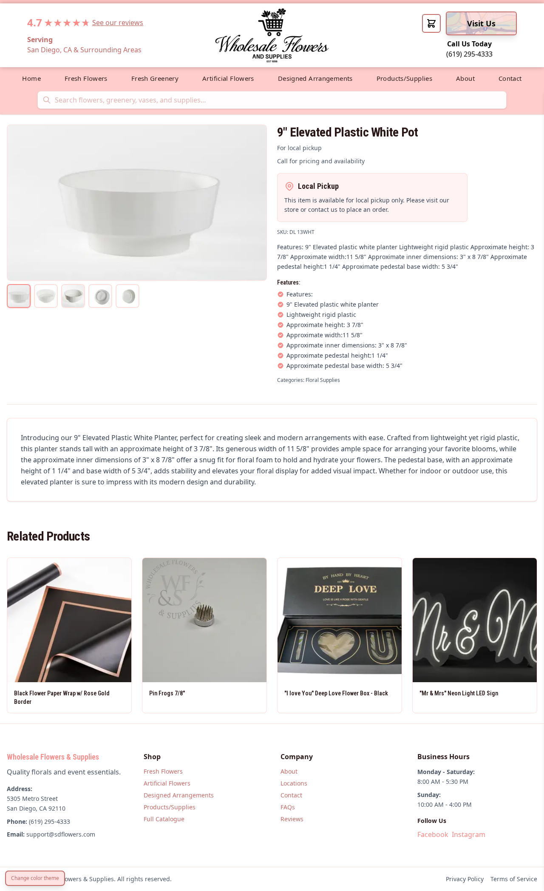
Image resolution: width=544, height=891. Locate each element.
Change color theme (35, 878)
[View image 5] (127, 296)
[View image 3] (73, 296)
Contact (510, 78)
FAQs (287, 807)
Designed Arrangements (315, 78)
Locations (293, 783)
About (465, 78)
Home (31, 78)
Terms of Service (513, 879)
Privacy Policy (465, 879)
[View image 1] (19, 296)
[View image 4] (100, 296)
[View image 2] (46, 296)
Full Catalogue (164, 819)
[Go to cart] (431, 23)
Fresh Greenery (154, 78)
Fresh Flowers (86, 78)
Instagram (468, 834)
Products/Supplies (404, 78)
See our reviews (117, 22)
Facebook (432, 834)
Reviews (291, 819)
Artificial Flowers (228, 78)
